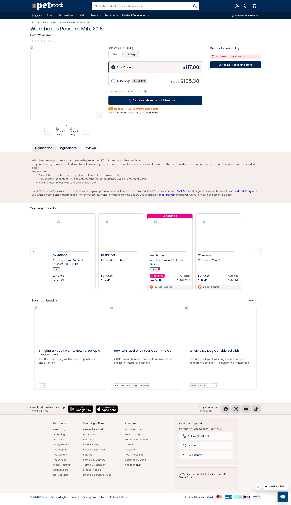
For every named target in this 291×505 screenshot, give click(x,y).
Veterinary (59, 429)
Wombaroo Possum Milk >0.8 (75, 22)
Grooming (59, 434)
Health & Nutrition (199, 385)
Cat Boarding (60, 475)
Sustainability (132, 434)
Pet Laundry (60, 454)
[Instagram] (235, 409)
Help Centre (195, 455)
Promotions (90, 439)
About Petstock (134, 429)
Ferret (56, 22)
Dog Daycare (60, 470)
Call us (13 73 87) (198, 436)
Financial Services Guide (97, 475)
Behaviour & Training (126, 385)
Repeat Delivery (166, 194)
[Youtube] (246, 409)
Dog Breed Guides (135, 459)
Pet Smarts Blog (134, 454)
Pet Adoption (60, 449)
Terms (104, 497)
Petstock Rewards (93, 429)
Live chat (193, 445)
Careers (129, 444)
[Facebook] (225, 409)
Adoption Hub (133, 464)
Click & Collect (185, 191)
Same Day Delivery (94, 459)
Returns (87, 454)
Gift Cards (89, 434)
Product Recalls (92, 470)
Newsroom (131, 449)
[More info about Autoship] (145, 91)
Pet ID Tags (59, 459)
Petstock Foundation (137, 439)
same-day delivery (240, 191)
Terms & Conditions (95, 464)
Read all (253, 300)
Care (42, 385)
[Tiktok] (256, 409)
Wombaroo (44, 35)
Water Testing (61, 464)
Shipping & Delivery (94, 449)
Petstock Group (119, 497)
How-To (144, 385)
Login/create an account (123, 112)
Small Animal (43, 22)
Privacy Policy (91, 444)
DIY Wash (58, 439)
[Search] (194, 6)
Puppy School (61, 444)
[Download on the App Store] (106, 409)
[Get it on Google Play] (80, 409)
